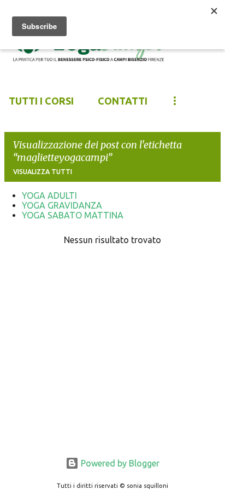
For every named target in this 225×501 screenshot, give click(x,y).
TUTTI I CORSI (41, 100)
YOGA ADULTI (49, 195)
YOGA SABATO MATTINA (72, 215)
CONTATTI (122, 100)
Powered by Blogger (119, 463)
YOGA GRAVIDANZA (62, 205)
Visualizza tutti (42, 171)
